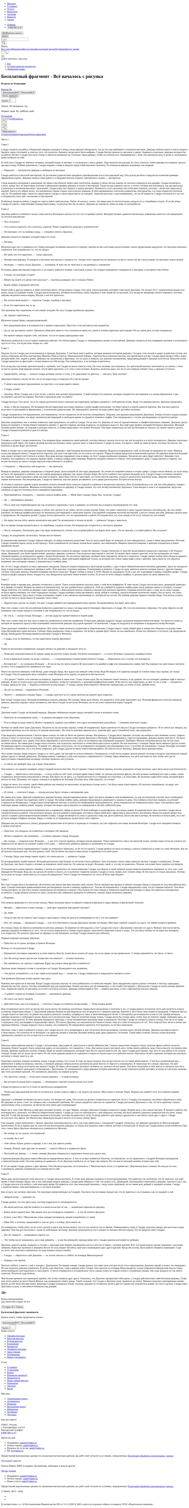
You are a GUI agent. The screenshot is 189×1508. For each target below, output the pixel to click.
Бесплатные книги (16, 1406)
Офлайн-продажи (16, 1336)
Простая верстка (15, 1338)
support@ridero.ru (28, 1443)
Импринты (17, 49)
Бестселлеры (29, 49)
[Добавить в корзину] (13, 99)
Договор (11, 1386)
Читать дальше (8, 1471)
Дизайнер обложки (16, 1349)
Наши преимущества (17, 1380)
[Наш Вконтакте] (8, 1496)
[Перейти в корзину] (7, 53)
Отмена (19, 1307)
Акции (10, 19)
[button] (94, 43)
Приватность (13, 1378)
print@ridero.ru (30, 1445)
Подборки (60, 49)
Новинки (11, 1404)
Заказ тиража (13, 1352)
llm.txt (10, 1388)
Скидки (51, 49)
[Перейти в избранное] (3, 53)
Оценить (18, 119)
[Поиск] (3, 43)
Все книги (6, 49)
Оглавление (23, 134)
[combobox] (94, 39)
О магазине (13, 1370)
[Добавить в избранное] (4, 122)
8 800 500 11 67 (8, 1432)
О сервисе (12, 6)
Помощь (11, 24)
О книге (5, 134)
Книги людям (72, 49)
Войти (5, 36)
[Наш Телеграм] (8, 1499)
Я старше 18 (7, 1307)
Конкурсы (12, 11)
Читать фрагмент (10, 96)
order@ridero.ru (36, 1448)
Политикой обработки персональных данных (150, 1456)
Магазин (11, 3)
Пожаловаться (8, 131)
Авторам (11, 14)
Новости (11, 17)
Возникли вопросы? (17, 1375)
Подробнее (6, 116)
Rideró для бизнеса (16, 1357)
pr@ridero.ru (17, 1451)
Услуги (10, 9)
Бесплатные (41, 49)
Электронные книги (17, 1398)
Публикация (13, 1354)
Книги (10, 1372)
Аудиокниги (13, 1401)
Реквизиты (12, 1383)
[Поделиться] (4, 127)
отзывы (13, 134)
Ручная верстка (14, 1341)
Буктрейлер (13, 1344)
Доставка (11, 1414)
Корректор (12, 1346)
